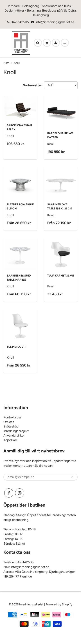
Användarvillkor (14, 435)
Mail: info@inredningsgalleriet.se (26, 567)
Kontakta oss (12, 417)
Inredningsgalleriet (31, 604)
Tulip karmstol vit (60, 275)
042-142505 (20, 22)
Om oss (8, 422)
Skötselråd (10, 426)
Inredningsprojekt (16, 431)
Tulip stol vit (16, 346)
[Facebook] (8, 493)
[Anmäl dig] (72, 477)
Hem (6, 62)
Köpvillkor (10, 440)
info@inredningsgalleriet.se (55, 22)
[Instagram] (19, 493)
